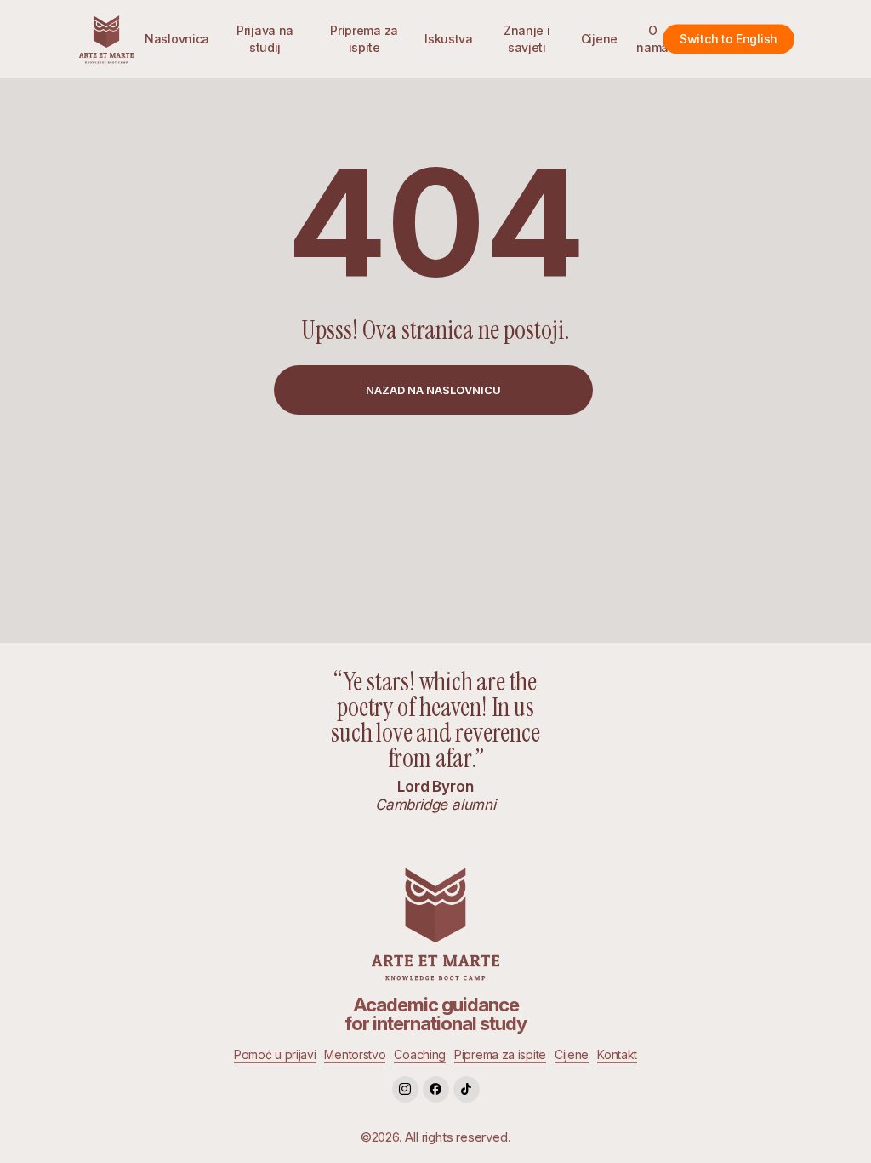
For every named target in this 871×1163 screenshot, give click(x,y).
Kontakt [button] (617, 1054)
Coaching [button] (420, 1054)
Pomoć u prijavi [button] (275, 1054)
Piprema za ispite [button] (500, 1054)
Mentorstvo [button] (354, 1054)
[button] (434, 390)
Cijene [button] (572, 1054)
